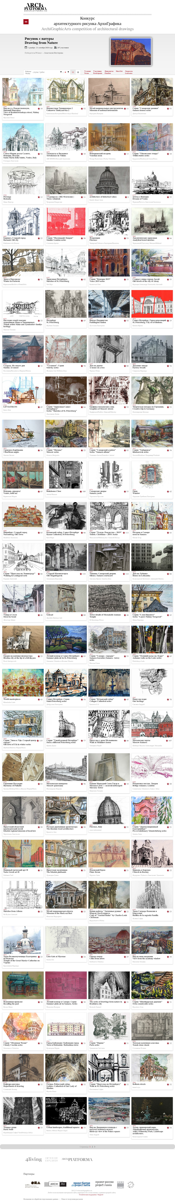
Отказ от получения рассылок (72, 1199)
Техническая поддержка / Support (91, 1194)
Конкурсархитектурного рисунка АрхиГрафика (87, 20)
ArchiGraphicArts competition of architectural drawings (87, 28)
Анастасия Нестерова (53, 52)
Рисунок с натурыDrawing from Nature (41, 40)
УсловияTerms (87, 72)
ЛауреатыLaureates (129, 72)
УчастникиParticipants (97, 72)
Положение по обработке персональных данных (40, 1199)
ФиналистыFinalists (109, 72)
